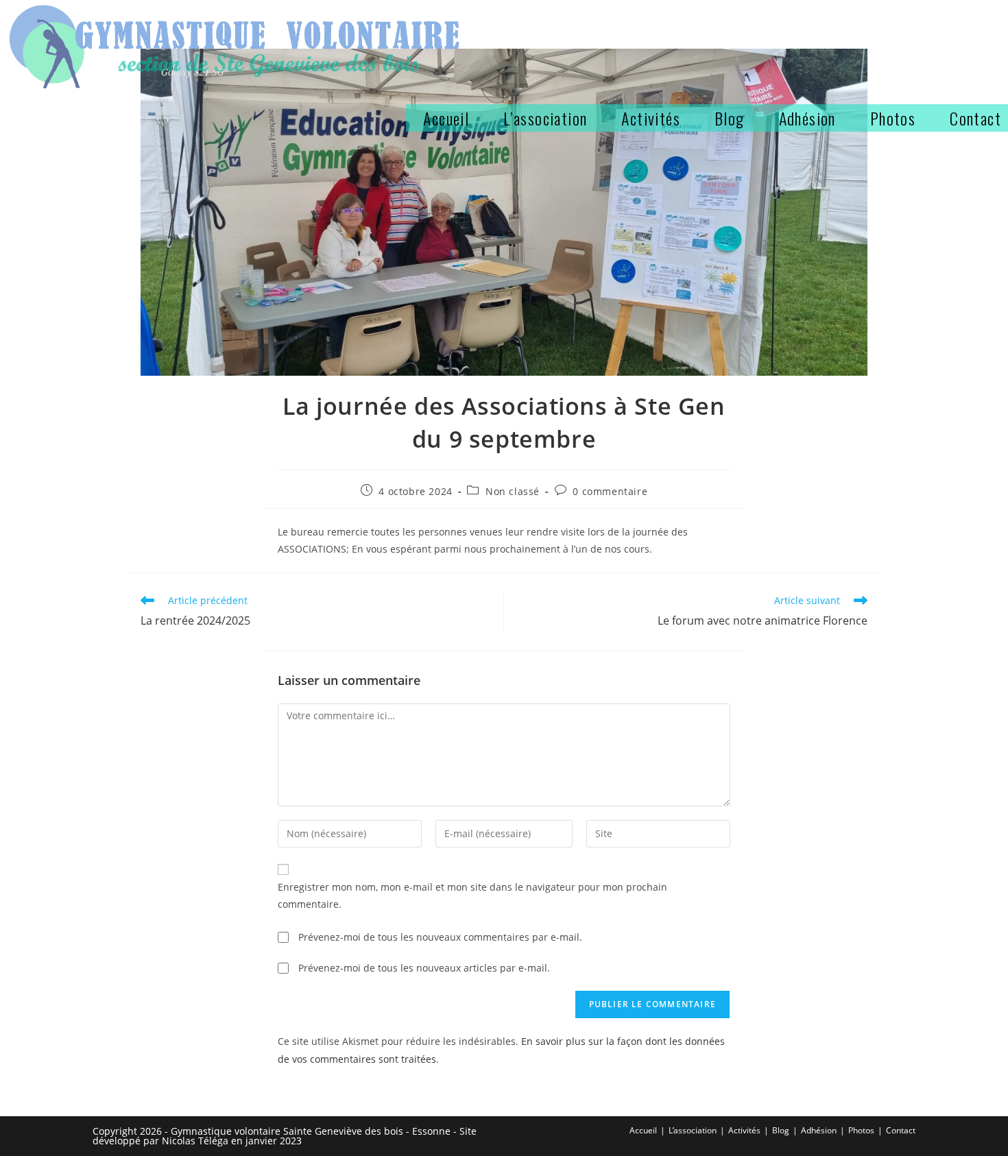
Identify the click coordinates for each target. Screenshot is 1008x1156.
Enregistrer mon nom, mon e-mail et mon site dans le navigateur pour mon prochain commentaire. (472, 895)
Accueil (643, 1130)
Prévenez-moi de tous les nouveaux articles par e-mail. (424, 967)
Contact (900, 1130)
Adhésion (819, 1130)
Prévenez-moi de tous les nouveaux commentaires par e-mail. (440, 936)
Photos (861, 1130)
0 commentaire (610, 491)
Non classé (512, 491)
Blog (780, 1130)
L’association (693, 1130)
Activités (744, 1130)
